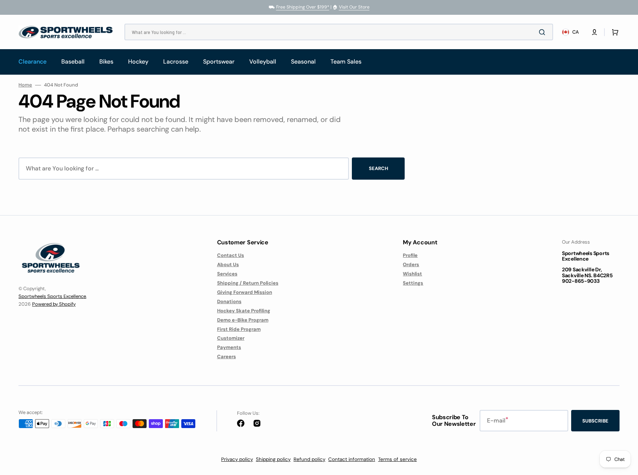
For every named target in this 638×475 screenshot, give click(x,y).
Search (378, 168)
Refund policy (309, 459)
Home (25, 85)
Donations (229, 301)
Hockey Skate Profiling (243, 311)
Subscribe (595, 421)
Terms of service (397, 459)
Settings (413, 283)
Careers (226, 356)
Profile (410, 255)
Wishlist (412, 274)
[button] (594, 32)
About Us (228, 264)
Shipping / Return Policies (247, 283)
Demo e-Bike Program (242, 320)
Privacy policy (237, 459)
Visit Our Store (354, 7)
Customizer (230, 338)
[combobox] (338, 32)
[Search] (543, 32)
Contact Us (230, 255)
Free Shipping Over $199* (302, 7)
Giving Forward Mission (244, 292)
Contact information (351, 459)
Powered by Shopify (54, 304)
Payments (229, 347)
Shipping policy (273, 459)
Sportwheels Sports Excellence (52, 296)
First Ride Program (239, 329)
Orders (411, 264)
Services (227, 274)
